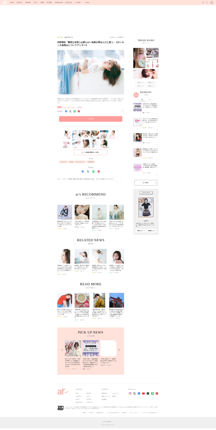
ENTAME (49, 2)
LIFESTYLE (68, 2)
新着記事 (104, 393)
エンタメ (65, 107)
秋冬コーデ (141, 82)
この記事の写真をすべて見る (91, 152)
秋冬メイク (141, 86)
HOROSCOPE (59, 2)
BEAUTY (19, 2)
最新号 (114, 396)
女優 (68, 107)
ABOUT (91, 412)
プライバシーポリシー (134, 412)
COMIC (42, 2)
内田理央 (80, 107)
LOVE (35, 2)
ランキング (115, 393)
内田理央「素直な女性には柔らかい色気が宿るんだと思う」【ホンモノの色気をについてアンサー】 (91, 179)
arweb (58, 179)
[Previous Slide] (62, 349)
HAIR (12, 2)
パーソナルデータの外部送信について (150, 412)
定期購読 (104, 399)
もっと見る (145, 182)
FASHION (28, 2)
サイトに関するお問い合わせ (113, 412)
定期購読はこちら (151, 230)
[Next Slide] (119, 349)
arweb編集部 (119, 37)
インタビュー (73, 107)
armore (87, 2)
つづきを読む (90, 118)
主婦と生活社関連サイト (108, 421)
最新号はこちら (140, 230)
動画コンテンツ (106, 396)
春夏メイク (151, 86)
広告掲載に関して (100, 412)
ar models (78, 2)
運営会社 (85, 412)
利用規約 (124, 412)
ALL (142, 99)
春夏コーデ (151, 82)
